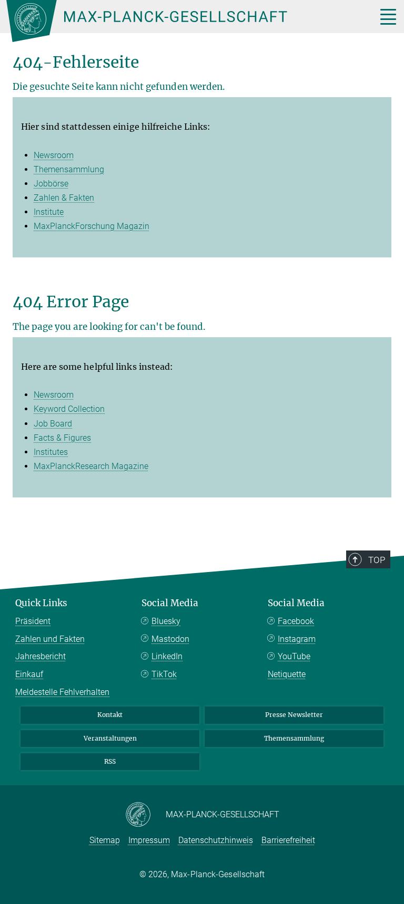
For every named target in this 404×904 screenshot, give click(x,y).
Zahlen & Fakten (64, 198)
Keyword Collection (69, 409)
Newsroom (54, 155)
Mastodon (170, 639)
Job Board (53, 424)
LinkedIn (167, 656)
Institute (49, 212)
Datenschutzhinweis (215, 840)
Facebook (296, 621)
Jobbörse (51, 184)
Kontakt (110, 715)
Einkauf (29, 674)
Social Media (170, 603)
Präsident (32, 621)
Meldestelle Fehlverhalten (62, 692)
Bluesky (166, 621)
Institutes (51, 452)
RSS (110, 761)
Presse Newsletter (294, 715)
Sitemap (104, 840)
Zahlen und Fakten (50, 639)
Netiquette (287, 674)
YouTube (294, 656)
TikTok (164, 674)
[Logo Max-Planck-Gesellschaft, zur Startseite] (178, 21)
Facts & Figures (62, 438)
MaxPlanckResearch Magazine (91, 466)
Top (376, 560)
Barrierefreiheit (288, 840)
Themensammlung (69, 169)
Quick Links (41, 603)
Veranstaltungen (110, 738)
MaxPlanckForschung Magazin (91, 226)
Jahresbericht (40, 656)
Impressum (149, 840)
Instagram (297, 639)
